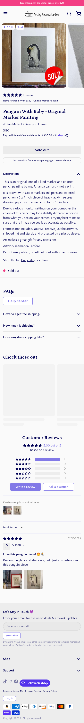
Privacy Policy (50, 691)
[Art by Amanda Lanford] (41, 14)
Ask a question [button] (58, 487)
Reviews (7, 691)
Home (6, 101)
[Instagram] (11, 683)
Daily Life (27, 260)
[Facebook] (16, 683)
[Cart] (77, 14)
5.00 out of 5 (52, 445)
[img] (12, 539)
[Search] (67, 13)
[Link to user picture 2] (33, 579)
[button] (13, 95)
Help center (18, 301)
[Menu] (7, 14)
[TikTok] (5, 683)
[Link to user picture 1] (12, 579)
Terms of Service (33, 691)
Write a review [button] (25, 487)
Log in (9, 698)
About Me (18, 691)
